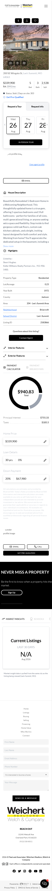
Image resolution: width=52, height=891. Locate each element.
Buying (26, 716)
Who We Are (26, 732)
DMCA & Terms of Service (28, 888)
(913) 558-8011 (26, 841)
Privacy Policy (9, 888)
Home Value (26, 728)
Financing (26, 724)
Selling (26, 720)
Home (26, 709)
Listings (26, 713)
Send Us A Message (26, 798)
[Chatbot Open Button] (44, 883)
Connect (26, 736)
